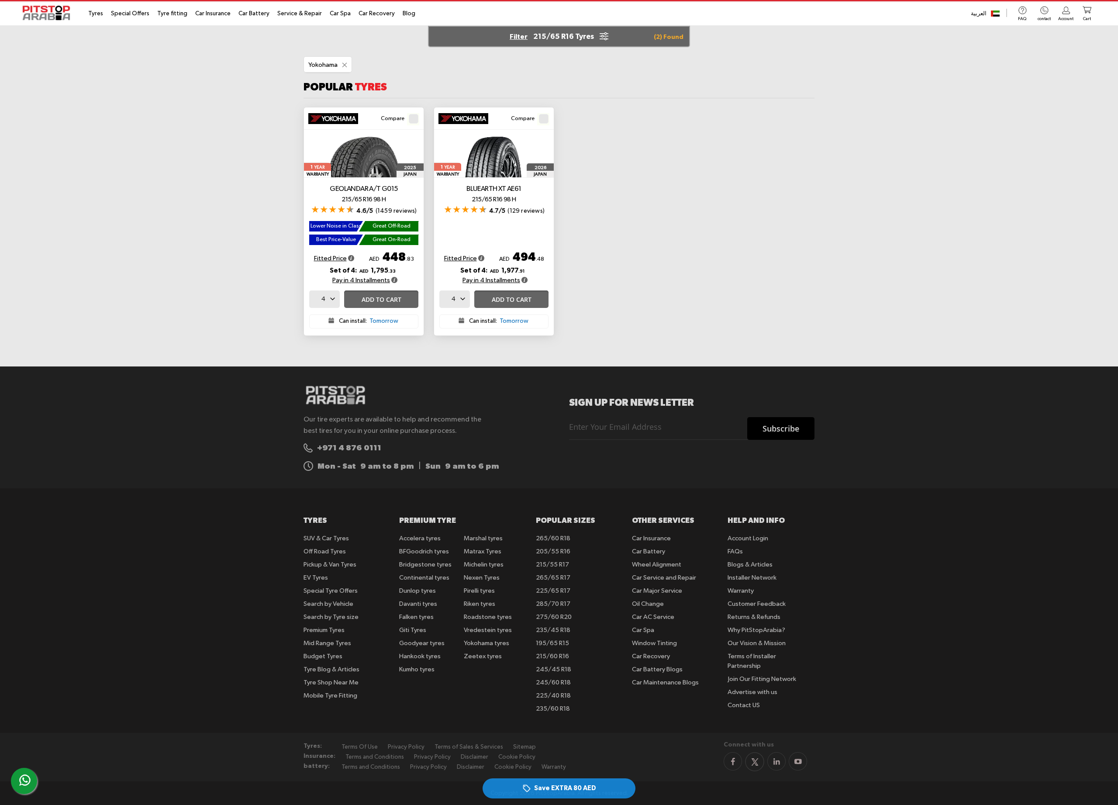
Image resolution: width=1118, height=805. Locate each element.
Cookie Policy (516, 757)
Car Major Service (657, 590)
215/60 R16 (552, 656)
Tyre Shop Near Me (331, 682)
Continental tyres (424, 577)
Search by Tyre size (331, 617)
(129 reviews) (526, 211)
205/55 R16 (553, 551)
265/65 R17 (553, 577)
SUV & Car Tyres (326, 538)
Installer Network (752, 577)
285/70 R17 (553, 604)
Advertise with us (752, 692)
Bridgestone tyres (425, 564)
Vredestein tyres (488, 630)
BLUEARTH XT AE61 (493, 194)
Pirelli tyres (479, 590)
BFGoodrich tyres (424, 551)
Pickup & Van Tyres (330, 564)
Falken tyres (416, 617)
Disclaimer (474, 757)
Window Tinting (654, 643)
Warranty (741, 590)
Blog (409, 13)
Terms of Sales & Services (469, 747)
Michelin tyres (484, 564)
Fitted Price (330, 258)
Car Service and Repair (664, 577)
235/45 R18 (553, 630)
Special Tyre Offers (331, 590)
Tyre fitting (172, 13)
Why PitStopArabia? (756, 630)
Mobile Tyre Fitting (330, 695)
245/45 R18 (553, 669)
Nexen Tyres (482, 577)
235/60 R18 (553, 708)
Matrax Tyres (482, 551)
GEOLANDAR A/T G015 (363, 194)
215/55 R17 (552, 564)
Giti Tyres (412, 630)
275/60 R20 (554, 617)
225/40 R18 (553, 695)
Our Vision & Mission (757, 643)
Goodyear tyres (422, 643)
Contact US (744, 705)
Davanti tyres (418, 604)
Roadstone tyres (488, 617)
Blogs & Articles (750, 564)
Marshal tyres (483, 538)
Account (1065, 19)
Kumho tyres (417, 669)
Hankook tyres (420, 656)
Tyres (95, 13)
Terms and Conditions (374, 757)
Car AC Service (653, 617)
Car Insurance (213, 13)
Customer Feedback (757, 604)
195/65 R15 (552, 643)
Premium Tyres (324, 630)
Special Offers (130, 13)
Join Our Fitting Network (762, 679)
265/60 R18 (553, 538)
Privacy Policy (406, 747)
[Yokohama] (336, 120)
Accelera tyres (420, 538)
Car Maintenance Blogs (665, 682)
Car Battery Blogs (657, 669)
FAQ (1022, 19)
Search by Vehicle (328, 604)
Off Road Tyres (325, 551)
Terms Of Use (360, 747)
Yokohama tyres (486, 643)
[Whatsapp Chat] (24, 780)
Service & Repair (299, 13)
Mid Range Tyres (327, 643)
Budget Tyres (323, 656)
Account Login (748, 538)
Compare (392, 118)
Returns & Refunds (754, 617)
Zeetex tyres (483, 656)
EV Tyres (316, 577)
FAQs (735, 551)
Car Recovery (377, 13)
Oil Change (648, 604)
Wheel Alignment (656, 564)
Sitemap (524, 747)
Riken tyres (479, 604)
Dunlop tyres (417, 590)
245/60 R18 (553, 682)
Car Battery (253, 13)
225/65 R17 (553, 590)
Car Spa (340, 13)
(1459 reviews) (396, 211)
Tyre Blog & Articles (331, 669)
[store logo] (49, 13)
